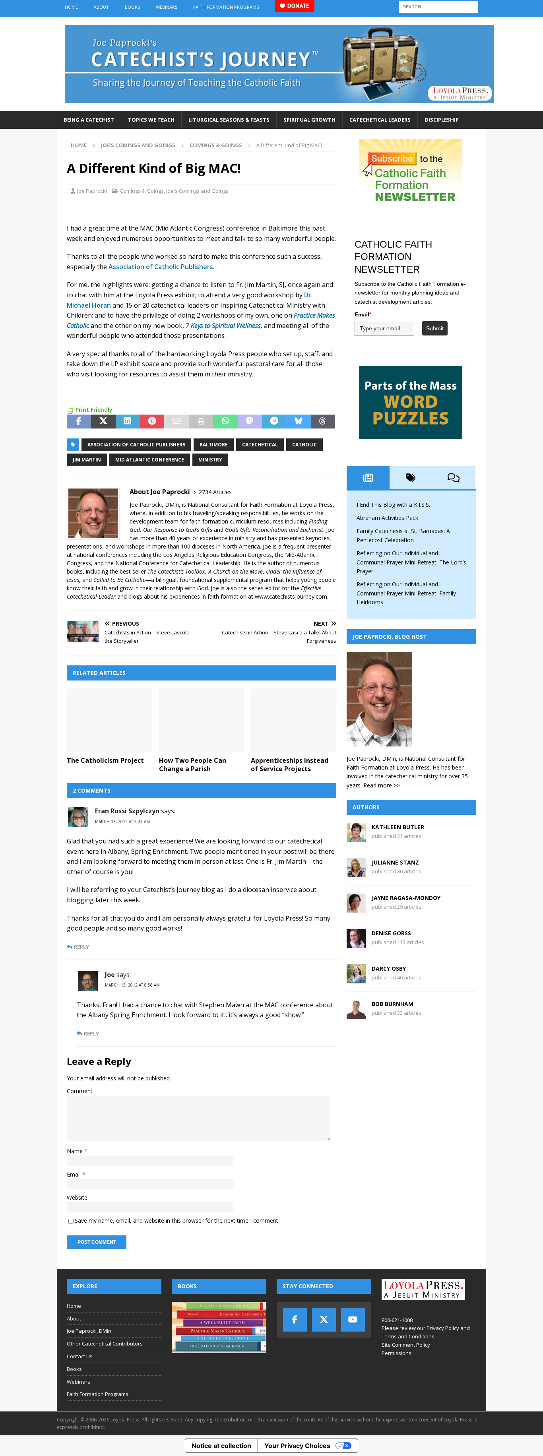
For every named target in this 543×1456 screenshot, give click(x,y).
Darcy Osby (389, 968)
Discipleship (442, 119)
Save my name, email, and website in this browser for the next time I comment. (177, 1220)
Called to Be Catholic (119, 580)
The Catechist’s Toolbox (176, 571)
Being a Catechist (89, 119)
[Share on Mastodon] (250, 422)
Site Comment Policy (406, 1344)
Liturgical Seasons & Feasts (229, 119)
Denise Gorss (391, 933)
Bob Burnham (392, 1004)
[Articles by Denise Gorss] (356, 943)
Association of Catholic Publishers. (162, 266)
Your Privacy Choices (297, 1446)
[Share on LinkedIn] (128, 422)
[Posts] (368, 477)
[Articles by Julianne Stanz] (356, 872)
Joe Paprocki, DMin (89, 1330)
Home (71, 7)
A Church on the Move (235, 571)
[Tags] (411, 477)
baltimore (214, 444)
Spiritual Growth (309, 119)
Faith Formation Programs (226, 7)
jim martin (87, 459)
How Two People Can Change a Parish (192, 764)
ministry (210, 459)
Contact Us (80, 1356)
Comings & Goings (142, 190)
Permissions (396, 1353)
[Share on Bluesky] (298, 422)
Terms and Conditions (408, 1336)
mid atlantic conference (149, 459)
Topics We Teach (151, 119)
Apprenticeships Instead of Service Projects (289, 764)
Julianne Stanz (395, 862)
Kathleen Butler (398, 827)
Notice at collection (221, 1446)
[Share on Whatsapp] (225, 422)
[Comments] (453, 477)
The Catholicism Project (105, 760)
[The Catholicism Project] (109, 720)
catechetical (260, 444)
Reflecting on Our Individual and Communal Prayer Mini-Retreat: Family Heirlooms (406, 593)
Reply (81, 947)
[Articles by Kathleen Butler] (356, 837)
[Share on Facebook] (79, 422)
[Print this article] (201, 422)
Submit (435, 328)
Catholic (304, 444)
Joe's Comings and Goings (138, 145)
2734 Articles (215, 492)
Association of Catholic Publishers (136, 444)
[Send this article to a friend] (176, 422)
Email (74, 1174)
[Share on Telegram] (274, 422)
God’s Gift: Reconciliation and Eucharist (274, 529)
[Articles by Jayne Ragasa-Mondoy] (356, 908)
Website (77, 1197)
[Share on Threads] (323, 422)
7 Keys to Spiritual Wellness (223, 325)
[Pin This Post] (152, 422)
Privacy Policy (443, 1328)
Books (132, 7)
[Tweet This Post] (103, 422)
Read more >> (381, 785)
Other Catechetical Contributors (105, 1343)
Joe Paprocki (92, 190)
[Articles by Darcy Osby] (356, 979)
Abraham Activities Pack (387, 518)
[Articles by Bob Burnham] (356, 1014)
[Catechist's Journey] (279, 106)
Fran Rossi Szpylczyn (127, 811)
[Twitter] (324, 1320)
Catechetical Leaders (380, 119)
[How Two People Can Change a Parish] (201, 720)
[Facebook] (295, 1320)
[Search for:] (438, 6)
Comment (80, 1091)
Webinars (166, 7)
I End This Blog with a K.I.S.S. (393, 504)
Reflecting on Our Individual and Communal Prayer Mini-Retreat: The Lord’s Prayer (411, 562)
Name (75, 1151)
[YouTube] (353, 1320)
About (101, 7)
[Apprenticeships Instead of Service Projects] (293, 720)
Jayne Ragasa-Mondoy (406, 898)
